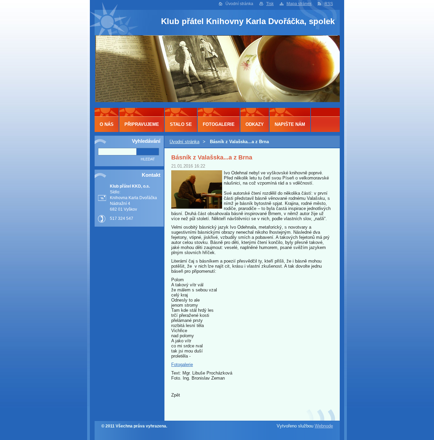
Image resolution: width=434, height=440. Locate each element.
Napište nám (290, 124)
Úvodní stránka (184, 141)
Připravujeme (141, 124)
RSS (328, 4)
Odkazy (254, 124)
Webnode (324, 425)
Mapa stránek (299, 4)
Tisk (270, 4)
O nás (107, 124)
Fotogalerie (182, 364)
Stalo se (181, 124)
